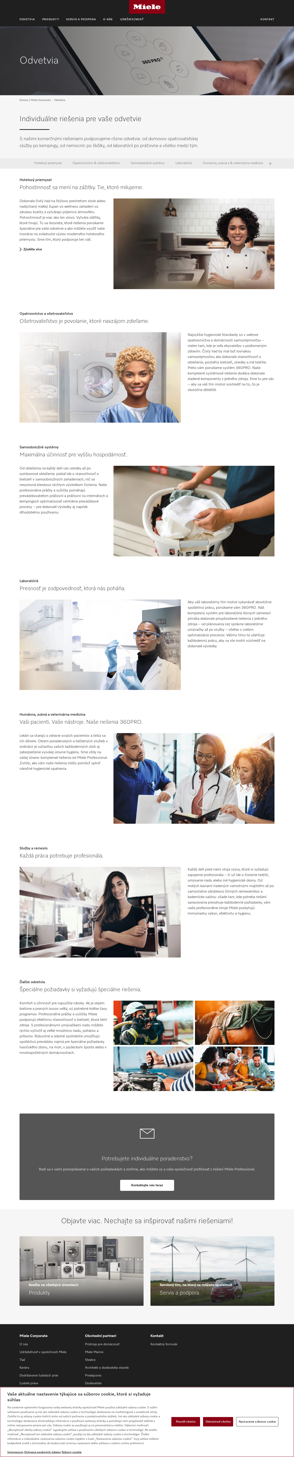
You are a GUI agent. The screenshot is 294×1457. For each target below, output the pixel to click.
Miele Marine (94, 1352)
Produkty (50, 19)
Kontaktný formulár (164, 1344)
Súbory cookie (72, 1452)
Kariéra (24, 1367)
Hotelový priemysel (48, 163)
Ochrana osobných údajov (42, 1452)
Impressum (15, 1452)
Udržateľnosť (132, 19)
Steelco (90, 1360)
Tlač (22, 1360)
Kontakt (267, 19)
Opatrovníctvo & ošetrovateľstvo (96, 163)
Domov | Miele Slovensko (35, 100)
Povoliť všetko (185, 1421)
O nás (108, 19)
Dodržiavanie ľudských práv (39, 1375)
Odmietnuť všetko (218, 1421)
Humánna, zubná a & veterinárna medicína (233, 163)
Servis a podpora (81, 19)
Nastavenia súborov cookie (257, 1421)
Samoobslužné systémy (147, 163)
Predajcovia (93, 1375)
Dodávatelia (93, 1383)
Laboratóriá (183, 163)
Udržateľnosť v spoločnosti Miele (43, 1352)
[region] (147, 1422)
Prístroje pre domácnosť (102, 1344)
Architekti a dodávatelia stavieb (107, 1367)
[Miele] (147, 7)
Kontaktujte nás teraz (147, 1185)
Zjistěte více (32, 249)
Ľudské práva (29, 1383)
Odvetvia (27, 19)
